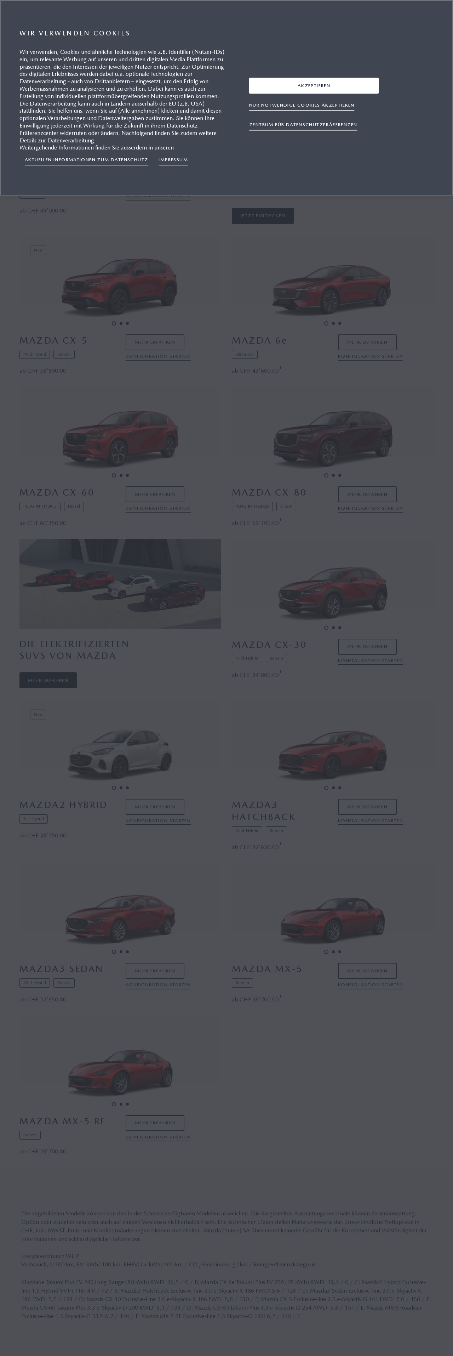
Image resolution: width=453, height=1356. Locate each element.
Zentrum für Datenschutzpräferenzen (303, 124)
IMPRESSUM (173, 159)
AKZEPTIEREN (314, 85)
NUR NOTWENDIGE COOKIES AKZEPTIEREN (301, 104)
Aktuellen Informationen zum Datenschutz (86, 159)
